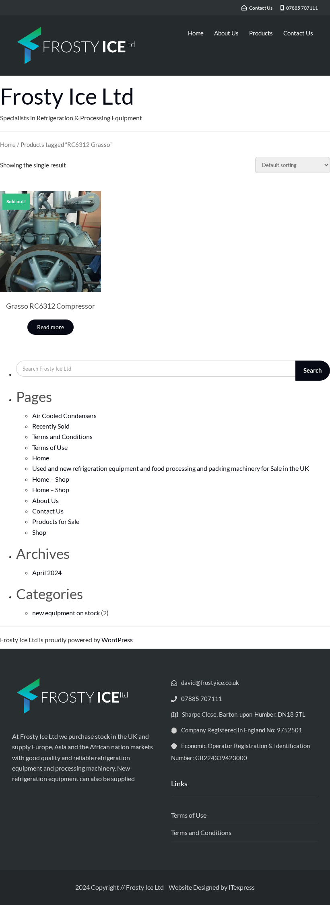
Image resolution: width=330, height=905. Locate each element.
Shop (39, 532)
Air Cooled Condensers (64, 415)
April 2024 (47, 572)
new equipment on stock (66, 612)
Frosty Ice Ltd (67, 95)
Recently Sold (51, 426)
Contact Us (298, 33)
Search (312, 370)
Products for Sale (55, 521)
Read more (50, 327)
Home (196, 33)
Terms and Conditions (62, 436)
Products (261, 33)
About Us (226, 33)
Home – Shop (50, 479)
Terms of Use (50, 447)
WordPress (117, 639)
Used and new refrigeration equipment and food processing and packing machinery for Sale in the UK (170, 468)
